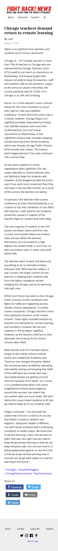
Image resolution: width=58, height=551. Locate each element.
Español (35, 17)
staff (10, 39)
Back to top (32, 541)
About (11, 17)
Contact (20, 528)
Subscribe (23, 17)
